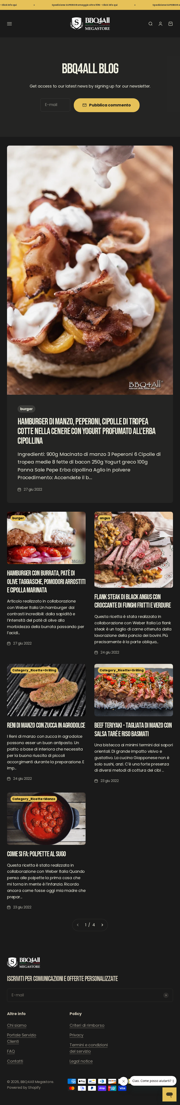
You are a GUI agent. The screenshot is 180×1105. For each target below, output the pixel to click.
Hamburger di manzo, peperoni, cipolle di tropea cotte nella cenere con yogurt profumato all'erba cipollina (86, 431)
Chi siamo (16, 1025)
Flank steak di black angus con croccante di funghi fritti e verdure (132, 601)
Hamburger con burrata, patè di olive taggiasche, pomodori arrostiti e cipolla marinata (46, 582)
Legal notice (81, 1061)
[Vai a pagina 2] (102, 925)
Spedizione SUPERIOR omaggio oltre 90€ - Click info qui (64, 5)
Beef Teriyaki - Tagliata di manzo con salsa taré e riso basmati (133, 729)
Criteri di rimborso (87, 1025)
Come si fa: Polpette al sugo (36, 854)
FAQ (10, 1051)
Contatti (15, 1061)
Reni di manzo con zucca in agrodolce (46, 725)
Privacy (76, 1035)
